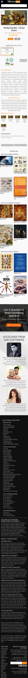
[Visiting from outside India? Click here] (19, 521)
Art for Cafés (6, 506)
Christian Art (6, 467)
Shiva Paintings (6, 453)
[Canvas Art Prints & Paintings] (19, 567)
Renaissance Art (7, 441)
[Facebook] (22, 666)
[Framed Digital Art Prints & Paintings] (24, 580)
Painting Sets (6, 482)
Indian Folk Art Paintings (9, 477)
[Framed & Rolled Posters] (17, 555)
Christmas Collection (8, 479)
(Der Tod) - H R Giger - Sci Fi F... (6, 166)
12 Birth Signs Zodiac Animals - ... (20, 173)
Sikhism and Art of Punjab (9, 486)
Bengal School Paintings (9, 465)
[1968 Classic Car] (20, 262)
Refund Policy (4, 657)
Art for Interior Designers (9, 515)
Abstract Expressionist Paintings (11, 444)
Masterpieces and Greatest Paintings (12, 474)
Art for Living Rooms (8, 495)
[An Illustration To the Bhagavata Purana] (6, 235)
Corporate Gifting (7, 514)
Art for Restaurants (7, 503)
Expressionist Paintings (8, 426)
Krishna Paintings (7, 450)
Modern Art (6, 433)
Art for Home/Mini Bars (8, 501)
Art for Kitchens (7, 498)
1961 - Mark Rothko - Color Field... (19, 198)
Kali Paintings (6, 489)
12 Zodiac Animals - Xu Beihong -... (4, 192)
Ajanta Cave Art (3, 218)
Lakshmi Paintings (7, 457)
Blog (2, 671)
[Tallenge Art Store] (14, 1)
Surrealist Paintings (7, 442)
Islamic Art (5, 429)
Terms (2, 659)
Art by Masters (5, 136)
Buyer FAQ (3, 654)
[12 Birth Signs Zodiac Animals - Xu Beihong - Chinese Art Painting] (20, 164)
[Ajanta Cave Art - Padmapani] (20, 213)
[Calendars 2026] (11, 541)
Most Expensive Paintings (9, 476)
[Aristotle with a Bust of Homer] (20, 231)
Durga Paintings (7, 488)
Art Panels (5, 448)
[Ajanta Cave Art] (6, 211)
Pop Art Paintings (7, 438)
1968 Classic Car (17, 273)
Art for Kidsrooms (7, 500)
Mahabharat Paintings (8, 473)
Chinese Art (6, 468)
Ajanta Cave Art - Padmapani (20, 222)
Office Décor (6, 512)
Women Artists (6, 471)
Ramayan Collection (8, 480)
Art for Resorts (6, 505)
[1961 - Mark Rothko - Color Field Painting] (20, 186)
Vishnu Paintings (7, 454)
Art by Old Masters (15, 136)
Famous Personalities (8, 485)
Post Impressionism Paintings (10, 439)
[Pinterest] (26, 666)
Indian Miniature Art (7, 432)
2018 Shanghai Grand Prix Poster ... (19, 295)
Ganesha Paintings (7, 456)
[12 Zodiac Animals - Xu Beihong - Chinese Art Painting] (6, 184)
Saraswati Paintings (7, 459)
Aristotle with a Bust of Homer (19, 239)
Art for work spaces (8, 508)
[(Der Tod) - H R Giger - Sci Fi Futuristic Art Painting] (6, 160)
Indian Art (5, 430)
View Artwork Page (13, 35)
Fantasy (9, 137)
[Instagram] (24, 666)
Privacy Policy (4, 663)
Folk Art (5, 435)
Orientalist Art (6, 436)
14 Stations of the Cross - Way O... (5, 272)
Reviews (3, 656)
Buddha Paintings (7, 451)
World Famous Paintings (9, 470)
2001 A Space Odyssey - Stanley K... (5, 296)
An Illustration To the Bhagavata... (4, 247)
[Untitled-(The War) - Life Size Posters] (14, 17)
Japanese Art (6, 464)
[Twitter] (19, 666)
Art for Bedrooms (7, 497)
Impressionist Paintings (8, 427)
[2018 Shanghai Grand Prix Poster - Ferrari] (20, 284)
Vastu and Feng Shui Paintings (10, 491)
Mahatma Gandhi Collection (9, 461)
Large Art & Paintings (8, 483)
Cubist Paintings (7, 424)
